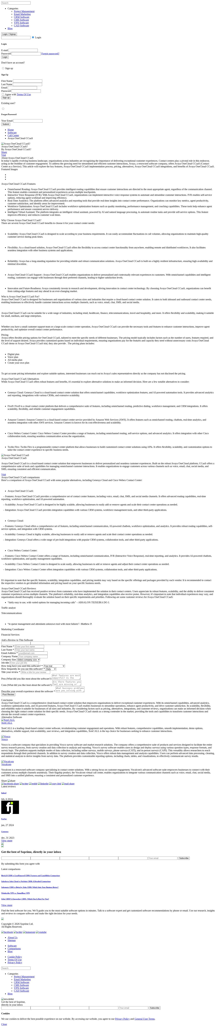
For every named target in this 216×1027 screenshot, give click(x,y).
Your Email (7, 120)
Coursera (4, 831)
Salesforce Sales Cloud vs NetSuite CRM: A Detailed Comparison (26, 881)
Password (6, 53)
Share (4, 152)
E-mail (4, 50)
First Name (6, 81)
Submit (6, 124)
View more (6, 840)
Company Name (9, 656)
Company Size (8, 659)
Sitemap (12, 940)
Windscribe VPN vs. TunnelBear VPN (15, 893)
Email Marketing (22, 14)
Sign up (9, 68)
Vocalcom (6, 764)
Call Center (13, 135)
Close (4, 1024)
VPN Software (21, 22)
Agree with (18, 94)
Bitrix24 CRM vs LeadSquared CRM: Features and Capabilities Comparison (30, 875)
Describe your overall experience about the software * (28, 691)
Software (12, 132)
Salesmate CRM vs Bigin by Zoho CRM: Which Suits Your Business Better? (30, 887)
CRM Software (21, 17)
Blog (10, 28)
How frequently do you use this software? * (23, 669)
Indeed (3, 793)
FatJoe (4, 819)
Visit (3, 155)
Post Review (8, 694)
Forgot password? (50, 53)
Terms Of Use (24, 94)
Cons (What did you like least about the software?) (26, 685)
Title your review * (10, 672)
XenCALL (6, 722)
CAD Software (21, 25)
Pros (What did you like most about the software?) (26, 678)
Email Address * (9, 653)
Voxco (4, 739)
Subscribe (183, 858)
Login (38, 37)
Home (11, 129)
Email (4, 87)
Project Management (24, 11)
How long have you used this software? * (22, 666)
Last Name (6, 84)
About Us (12, 937)
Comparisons (14, 948)
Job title (5, 662)
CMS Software (21, 20)
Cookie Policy (15, 956)
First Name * (7, 646)
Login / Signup (9, 34)
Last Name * (7, 649)
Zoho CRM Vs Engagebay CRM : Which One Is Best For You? (25, 899)
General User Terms (145, 1019)
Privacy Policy (15, 962)
